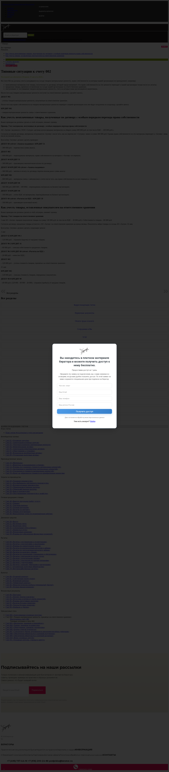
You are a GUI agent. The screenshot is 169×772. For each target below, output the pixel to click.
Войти (92, 421)
